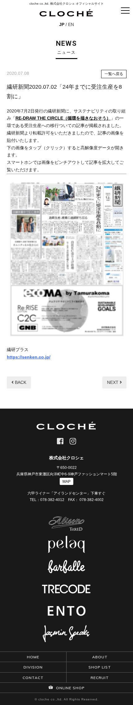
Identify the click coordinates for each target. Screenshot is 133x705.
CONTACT (33, 677)
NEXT (113, 382)
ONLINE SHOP (70, 688)
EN (71, 24)
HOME (33, 657)
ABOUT (100, 657)
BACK (20, 382)
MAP (66, 481)
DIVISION (33, 667)
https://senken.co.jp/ (28, 357)
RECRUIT (100, 677)
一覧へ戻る (114, 74)
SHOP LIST (99, 667)
